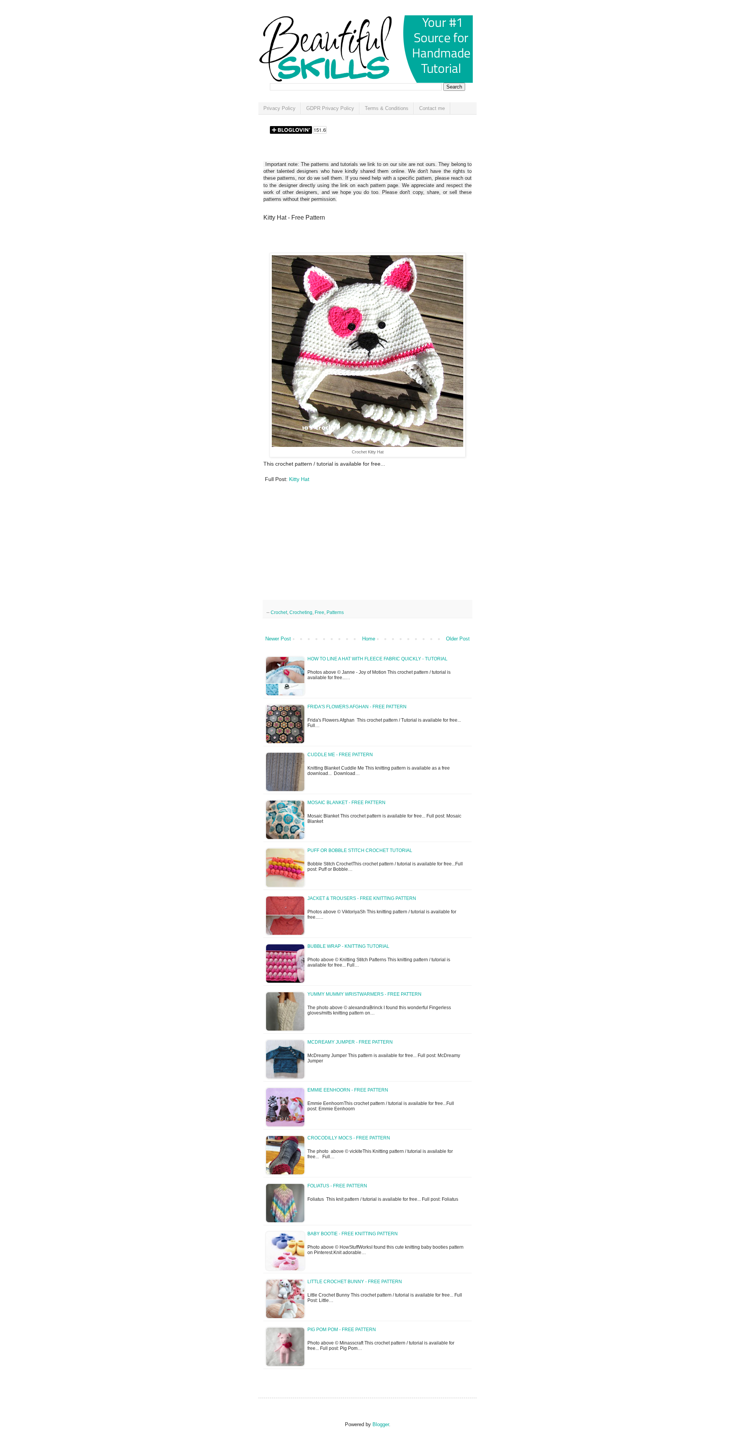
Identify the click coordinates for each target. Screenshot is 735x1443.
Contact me (432, 108)
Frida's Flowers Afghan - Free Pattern (357, 706)
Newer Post (278, 639)
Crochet (279, 612)
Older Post (458, 639)
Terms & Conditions (386, 108)
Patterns (335, 612)
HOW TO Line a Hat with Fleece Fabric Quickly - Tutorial (377, 659)
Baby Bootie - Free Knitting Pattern (352, 1233)
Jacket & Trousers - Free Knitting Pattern (361, 898)
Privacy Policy (279, 108)
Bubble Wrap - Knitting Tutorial (348, 946)
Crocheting (300, 612)
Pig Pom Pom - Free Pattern (341, 1329)
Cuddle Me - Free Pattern (340, 754)
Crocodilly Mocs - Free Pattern (348, 1138)
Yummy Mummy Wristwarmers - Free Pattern (364, 994)
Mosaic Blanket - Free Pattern (346, 802)
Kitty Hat (299, 479)
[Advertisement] (353, 239)
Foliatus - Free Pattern (337, 1186)
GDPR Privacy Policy (330, 108)
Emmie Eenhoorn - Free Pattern (347, 1090)
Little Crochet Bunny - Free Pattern (354, 1281)
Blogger (380, 1424)
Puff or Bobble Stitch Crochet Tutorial (359, 850)
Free (319, 612)
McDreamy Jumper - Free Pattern (350, 1042)
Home (368, 639)
